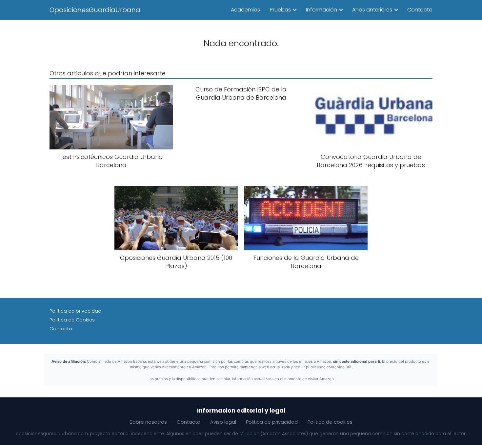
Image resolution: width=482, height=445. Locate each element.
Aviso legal (223, 422)
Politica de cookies (330, 422)
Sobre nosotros (148, 422)
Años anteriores (372, 9)
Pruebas (280, 9)
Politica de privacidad (272, 422)
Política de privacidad (75, 311)
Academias (245, 9)
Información (321, 9)
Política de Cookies (72, 320)
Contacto (419, 9)
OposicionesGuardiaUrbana (95, 9)
